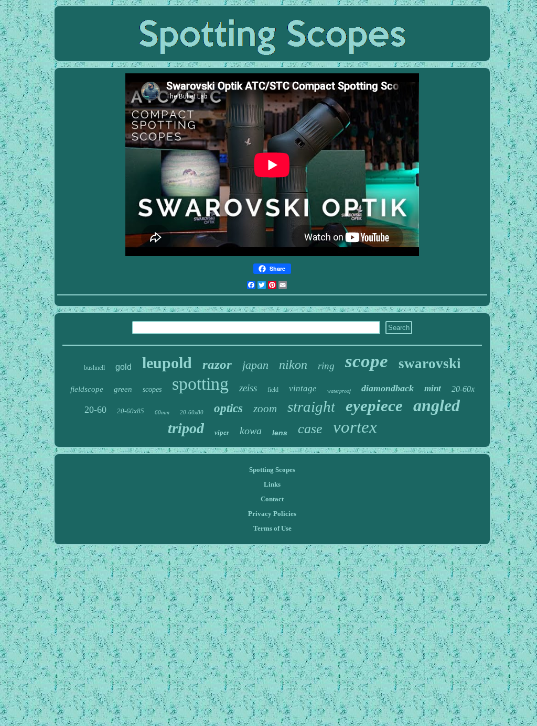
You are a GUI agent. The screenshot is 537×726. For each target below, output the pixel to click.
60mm (162, 412)
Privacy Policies (272, 514)
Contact (272, 499)
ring (326, 365)
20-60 (95, 409)
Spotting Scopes (272, 470)
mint (432, 388)
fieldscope (86, 389)
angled (436, 405)
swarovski (430, 363)
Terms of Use (272, 528)
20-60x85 (130, 411)
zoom (265, 408)
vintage (303, 388)
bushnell (94, 367)
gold (123, 366)
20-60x (463, 388)
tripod (186, 428)
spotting (200, 383)
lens (279, 432)
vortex (355, 426)
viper (221, 432)
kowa (251, 430)
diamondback (387, 388)
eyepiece (374, 406)
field (272, 389)
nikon (293, 364)
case (310, 428)
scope (366, 361)
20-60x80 (191, 412)
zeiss (248, 387)
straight (311, 406)
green (123, 389)
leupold (167, 362)
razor (217, 364)
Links (272, 484)
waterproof (339, 391)
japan (255, 364)
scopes (152, 389)
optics (228, 408)
